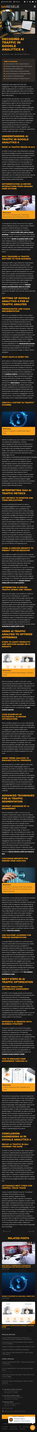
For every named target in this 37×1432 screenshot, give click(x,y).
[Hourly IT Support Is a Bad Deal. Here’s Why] (18, 1286)
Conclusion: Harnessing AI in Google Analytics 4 (17, 78)
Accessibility (5, 1426)
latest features (15, 382)
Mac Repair (4, 1428)
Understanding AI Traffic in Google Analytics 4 (17, 63)
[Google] (30, 1)
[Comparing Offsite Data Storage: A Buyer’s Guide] (18, 1316)
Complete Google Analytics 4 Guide (13, 1054)
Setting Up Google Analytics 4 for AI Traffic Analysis (18, 66)
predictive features (11, 374)
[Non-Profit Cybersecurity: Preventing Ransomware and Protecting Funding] (18, 1256)
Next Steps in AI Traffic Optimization (14, 76)
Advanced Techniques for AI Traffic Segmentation (18, 73)
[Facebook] (24, 1)
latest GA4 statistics (13, 930)
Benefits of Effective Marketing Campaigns (16, 1349)
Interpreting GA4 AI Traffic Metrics (14, 68)
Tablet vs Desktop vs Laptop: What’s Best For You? (18, 1346)
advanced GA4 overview (27, 343)
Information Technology (23, 54)
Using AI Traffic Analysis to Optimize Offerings (17, 71)
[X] (27, 1)
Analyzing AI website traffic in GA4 (13, 626)
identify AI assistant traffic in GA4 (22, 238)
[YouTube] (32, 1)
